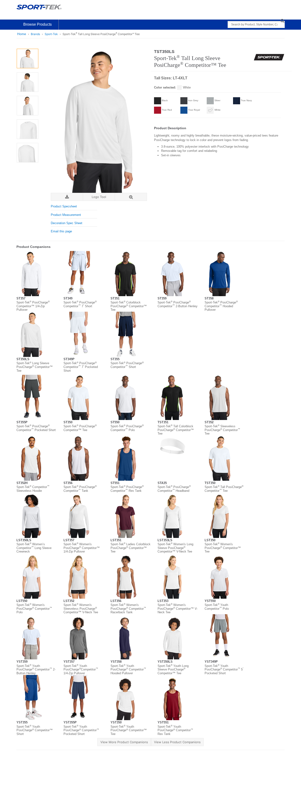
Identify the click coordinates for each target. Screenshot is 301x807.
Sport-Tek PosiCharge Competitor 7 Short (80, 304)
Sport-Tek (51, 34)
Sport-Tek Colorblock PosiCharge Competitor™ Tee (129, 306)
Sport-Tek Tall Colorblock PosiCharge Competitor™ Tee (176, 429)
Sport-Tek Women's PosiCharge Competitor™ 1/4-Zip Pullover (81, 547)
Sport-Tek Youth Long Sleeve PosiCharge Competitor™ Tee (173, 669)
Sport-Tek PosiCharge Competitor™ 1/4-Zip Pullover (33, 306)
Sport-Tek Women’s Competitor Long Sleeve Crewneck (33, 547)
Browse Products (37, 24)
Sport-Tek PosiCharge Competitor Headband (174, 488)
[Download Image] (67, 197)
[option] (27, 58)
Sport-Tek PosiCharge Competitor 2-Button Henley (178, 304)
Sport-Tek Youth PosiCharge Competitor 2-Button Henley (35, 669)
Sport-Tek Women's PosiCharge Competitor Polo (34, 608)
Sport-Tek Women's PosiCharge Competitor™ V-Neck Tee (178, 608)
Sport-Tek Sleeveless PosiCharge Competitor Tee (222, 429)
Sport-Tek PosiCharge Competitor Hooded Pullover (221, 306)
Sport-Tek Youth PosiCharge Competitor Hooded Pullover (128, 669)
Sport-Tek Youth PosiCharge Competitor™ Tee (129, 730)
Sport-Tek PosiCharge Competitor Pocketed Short (36, 428)
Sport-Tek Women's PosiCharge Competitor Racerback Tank (128, 608)
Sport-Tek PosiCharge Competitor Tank (80, 488)
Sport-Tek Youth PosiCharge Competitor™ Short (34, 730)
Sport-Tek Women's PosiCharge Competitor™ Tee (223, 547)
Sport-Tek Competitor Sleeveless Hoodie (32, 488)
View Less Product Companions (177, 742)
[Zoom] (131, 197)
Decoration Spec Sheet (66, 223)
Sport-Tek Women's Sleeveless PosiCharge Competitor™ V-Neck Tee (80, 608)
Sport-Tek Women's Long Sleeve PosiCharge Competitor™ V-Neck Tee (175, 547)
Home (21, 34)
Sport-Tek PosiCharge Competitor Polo (127, 428)
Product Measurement (66, 215)
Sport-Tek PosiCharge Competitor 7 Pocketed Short (80, 366)
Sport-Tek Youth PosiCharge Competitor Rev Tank (175, 730)
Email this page (61, 231)
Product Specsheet (64, 206)
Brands (35, 34)
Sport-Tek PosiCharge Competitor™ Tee (80, 428)
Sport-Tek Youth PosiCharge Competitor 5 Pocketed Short (224, 669)
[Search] (282, 20)
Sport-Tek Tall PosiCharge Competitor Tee (224, 488)
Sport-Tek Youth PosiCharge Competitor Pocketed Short (81, 730)
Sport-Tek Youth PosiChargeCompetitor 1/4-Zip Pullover (80, 669)
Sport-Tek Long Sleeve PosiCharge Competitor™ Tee (34, 366)
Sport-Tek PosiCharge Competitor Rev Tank (127, 488)
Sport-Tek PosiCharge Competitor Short (127, 365)
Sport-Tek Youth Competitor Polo (217, 606)
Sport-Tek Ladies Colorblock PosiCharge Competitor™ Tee (130, 547)
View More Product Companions (124, 742)
